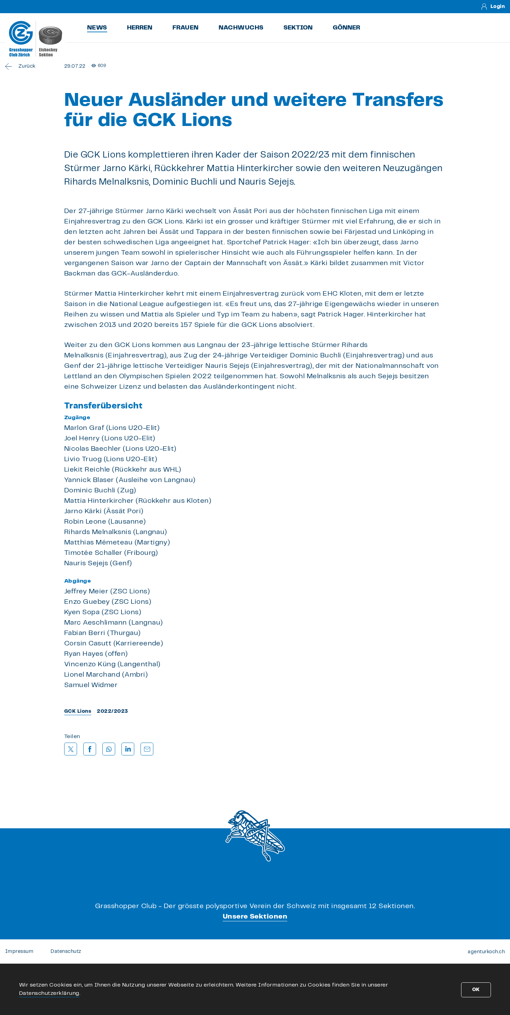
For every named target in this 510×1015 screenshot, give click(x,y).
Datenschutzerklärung (49, 993)
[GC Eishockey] (36, 38)
